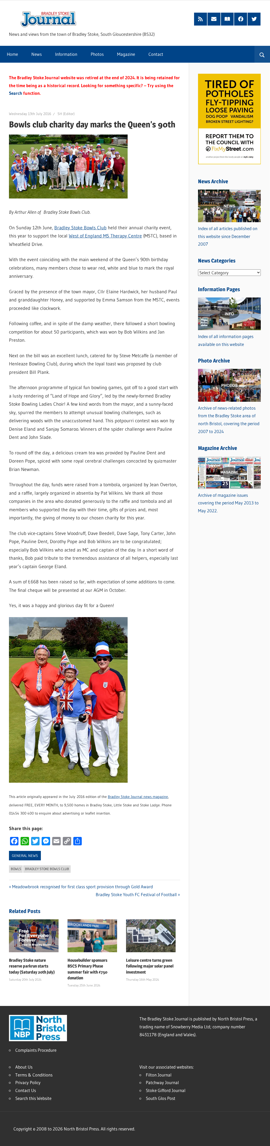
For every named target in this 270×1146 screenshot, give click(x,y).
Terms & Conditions (33, 1075)
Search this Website (33, 1098)
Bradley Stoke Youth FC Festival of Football (136, 894)
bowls (16, 869)
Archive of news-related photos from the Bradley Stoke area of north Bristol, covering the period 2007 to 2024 (228, 419)
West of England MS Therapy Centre (105, 236)
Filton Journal (158, 1075)
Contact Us (25, 1090)
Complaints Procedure (35, 1050)
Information (66, 54)
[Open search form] (262, 54)
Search (15, 93)
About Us (23, 1067)
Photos (97, 54)
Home (12, 54)
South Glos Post (160, 1098)
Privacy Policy (28, 1082)
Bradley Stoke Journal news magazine (138, 796)
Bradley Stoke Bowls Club (80, 228)
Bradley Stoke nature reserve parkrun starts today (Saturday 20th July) (32, 966)
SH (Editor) (66, 113)
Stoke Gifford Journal (165, 1090)
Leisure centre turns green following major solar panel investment (149, 966)
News (36, 54)
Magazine (126, 54)
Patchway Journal (162, 1082)
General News (25, 855)
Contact (155, 54)
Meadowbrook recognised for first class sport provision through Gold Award (82, 886)
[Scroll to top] (261, 1137)
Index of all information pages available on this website (225, 340)
